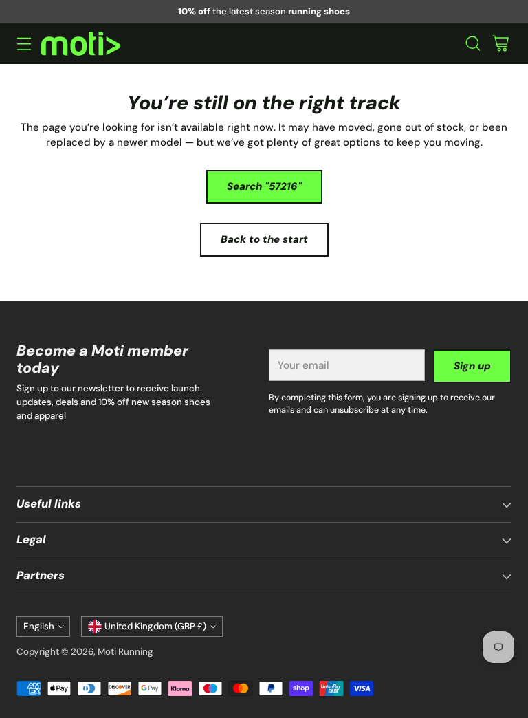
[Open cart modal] (500, 44)
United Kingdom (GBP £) (155, 626)
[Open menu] (24, 44)
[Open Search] (473, 44)
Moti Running (125, 651)
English (38, 626)
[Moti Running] (80, 43)
